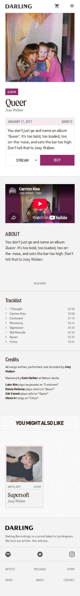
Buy (57, 160)
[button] (57, 6)
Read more (40, 283)
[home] (18, 6)
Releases (40, 569)
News (9, 580)
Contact (69, 580)
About (40, 580)
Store (71, 569)
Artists (10, 569)
